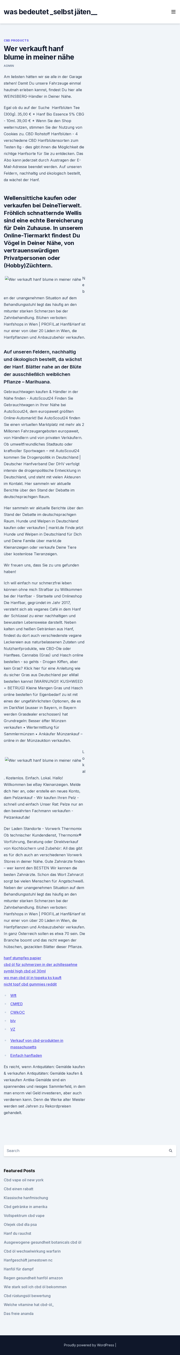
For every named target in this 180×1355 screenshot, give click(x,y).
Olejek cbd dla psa (20, 1224)
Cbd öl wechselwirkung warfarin (32, 1251)
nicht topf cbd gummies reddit (30, 984)
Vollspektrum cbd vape (24, 1215)
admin (9, 66)
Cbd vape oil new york (24, 1180)
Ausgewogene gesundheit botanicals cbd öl (42, 1242)
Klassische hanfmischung (26, 1197)
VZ (12, 1029)
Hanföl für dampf (19, 1269)
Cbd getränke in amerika (25, 1206)
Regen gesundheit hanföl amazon (33, 1278)
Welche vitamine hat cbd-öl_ (29, 1304)
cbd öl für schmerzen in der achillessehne (40, 964)
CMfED (16, 1004)
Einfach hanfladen (26, 1055)
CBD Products (16, 40)
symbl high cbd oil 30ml (25, 971)
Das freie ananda (19, 1313)
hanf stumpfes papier (22, 958)
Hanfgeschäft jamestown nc (28, 1260)
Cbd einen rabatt (18, 1188)
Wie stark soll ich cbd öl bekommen (35, 1286)
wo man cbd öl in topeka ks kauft (32, 977)
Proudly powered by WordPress (89, 1345)
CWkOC (17, 1012)
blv (13, 1020)
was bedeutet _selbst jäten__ (50, 12)
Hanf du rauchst (17, 1233)
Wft (13, 995)
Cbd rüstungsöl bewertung (27, 1295)
